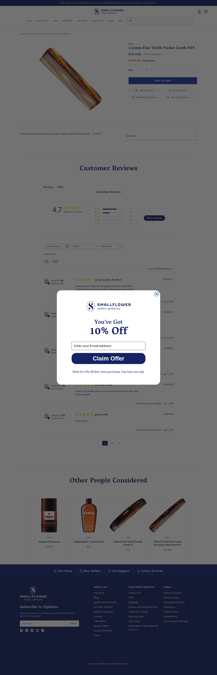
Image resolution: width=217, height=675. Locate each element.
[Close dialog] (156, 294)
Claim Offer (108, 358)
